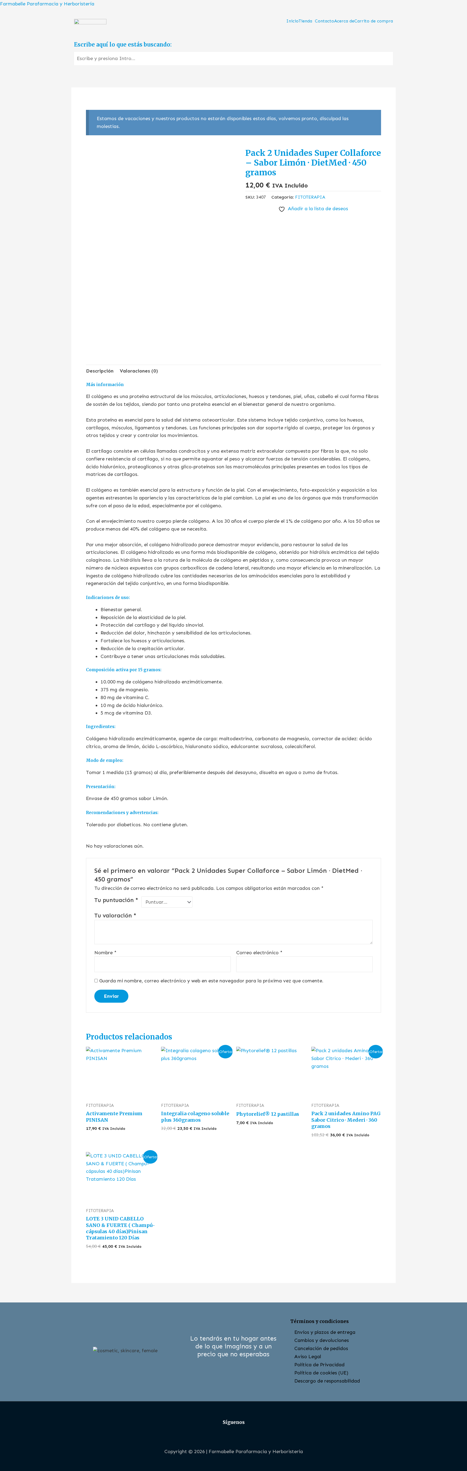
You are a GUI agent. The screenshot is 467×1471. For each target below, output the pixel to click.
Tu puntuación (116, 900)
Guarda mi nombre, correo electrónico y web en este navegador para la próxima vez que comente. (211, 981)
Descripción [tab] (100, 371)
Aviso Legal (307, 1357)
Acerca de (344, 21)
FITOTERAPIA (310, 197)
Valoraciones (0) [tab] (139, 371)
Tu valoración (115, 915)
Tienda (305, 21)
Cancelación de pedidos (321, 1348)
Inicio (292, 21)
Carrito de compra (373, 21)
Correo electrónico (259, 953)
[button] (307, 21)
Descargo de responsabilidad (327, 1381)
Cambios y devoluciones (321, 1340)
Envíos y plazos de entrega (324, 1332)
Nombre (105, 953)
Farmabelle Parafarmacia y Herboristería (47, 4)
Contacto (324, 21)
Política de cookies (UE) (321, 1373)
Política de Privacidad (319, 1365)
